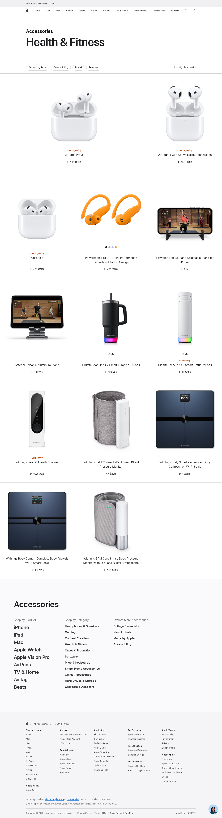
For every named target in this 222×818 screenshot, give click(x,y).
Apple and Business (137, 734)
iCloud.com (65, 743)
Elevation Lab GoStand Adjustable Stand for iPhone (185, 260)
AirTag (29, 770)
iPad (28, 743)
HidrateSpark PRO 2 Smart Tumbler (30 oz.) (111, 365)
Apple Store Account (70, 739)
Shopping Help (101, 770)
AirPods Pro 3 (74, 155)
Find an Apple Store (54, 799)
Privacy (165, 743)
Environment (168, 739)
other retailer (73, 799)
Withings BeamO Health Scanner (37, 462)
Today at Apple (101, 743)
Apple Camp (100, 748)
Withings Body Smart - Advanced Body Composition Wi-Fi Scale (185, 464)
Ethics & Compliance (172, 772)
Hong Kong (180, 813)
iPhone (29, 748)
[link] (213, 809)
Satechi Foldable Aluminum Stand (37, 365)
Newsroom (167, 759)
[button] (186, 11)
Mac (28, 739)
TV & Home (31, 765)
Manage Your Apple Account (73, 734)
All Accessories (41, 724)
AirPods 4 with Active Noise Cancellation (185, 155)
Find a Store (100, 734)
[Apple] (27, 723)
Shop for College (136, 755)
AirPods (29, 761)
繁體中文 (192, 813)
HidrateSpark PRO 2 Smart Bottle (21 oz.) (185, 365)
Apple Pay (31, 790)
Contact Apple (169, 781)
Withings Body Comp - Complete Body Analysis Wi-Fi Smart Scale (37, 561)
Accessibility (168, 734)
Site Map (129, 813)
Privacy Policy (84, 813)
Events (165, 777)
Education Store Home (37, 3)
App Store (65, 772)
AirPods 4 (37, 258)
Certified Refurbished (104, 757)
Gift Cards (31, 779)
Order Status (100, 765)
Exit (53, 3)
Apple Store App (101, 752)
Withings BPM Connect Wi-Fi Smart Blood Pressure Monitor (111, 464)
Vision (29, 757)
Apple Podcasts (67, 763)
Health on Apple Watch (139, 770)
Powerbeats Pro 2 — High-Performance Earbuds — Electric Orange (111, 260)
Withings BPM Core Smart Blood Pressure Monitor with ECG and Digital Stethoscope (111, 561)
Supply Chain (168, 748)
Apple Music (66, 759)
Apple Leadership (170, 763)
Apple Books (66, 768)
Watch (29, 752)
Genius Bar (99, 739)
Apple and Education (138, 750)
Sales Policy (116, 813)
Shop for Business (136, 739)
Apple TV (64, 755)
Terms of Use (100, 813)
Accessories (32, 774)
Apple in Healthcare (137, 766)
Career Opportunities (172, 768)
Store (28, 734)
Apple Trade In (101, 761)
